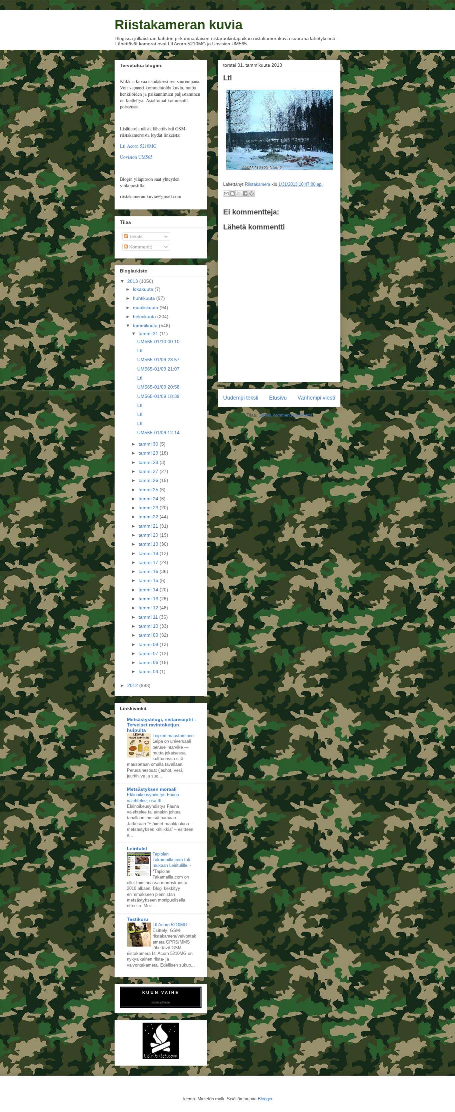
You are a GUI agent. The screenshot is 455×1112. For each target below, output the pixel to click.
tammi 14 (149, 589)
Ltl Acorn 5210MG (138, 146)
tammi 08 (149, 644)
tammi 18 (149, 553)
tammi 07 (149, 653)
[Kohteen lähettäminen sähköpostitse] (226, 193)
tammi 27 (149, 471)
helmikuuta (145, 316)
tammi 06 (149, 662)
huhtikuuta (144, 298)
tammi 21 (149, 526)
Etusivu (278, 398)
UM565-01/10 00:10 (158, 341)
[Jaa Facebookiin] (245, 193)
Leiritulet (137, 848)
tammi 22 (149, 516)
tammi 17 (149, 562)
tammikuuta (146, 325)
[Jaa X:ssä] (238, 193)
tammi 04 (149, 671)
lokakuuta (144, 289)
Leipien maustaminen (174, 735)
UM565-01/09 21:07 (158, 369)
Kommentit (140, 246)
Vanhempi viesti (316, 398)
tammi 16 (149, 571)
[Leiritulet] (161, 1057)
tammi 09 (149, 635)
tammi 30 (149, 444)
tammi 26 (149, 480)
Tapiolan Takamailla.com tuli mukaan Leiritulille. (171, 860)
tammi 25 (149, 489)
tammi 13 (149, 598)
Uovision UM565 (136, 157)
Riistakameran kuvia (178, 24)
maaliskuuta (146, 307)
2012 (133, 685)
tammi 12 (149, 607)
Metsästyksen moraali (152, 789)
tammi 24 (149, 498)
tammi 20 (149, 535)
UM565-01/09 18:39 (158, 396)
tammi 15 (149, 580)
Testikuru (137, 919)
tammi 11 (149, 617)
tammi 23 (149, 507)
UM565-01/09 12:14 (158, 432)
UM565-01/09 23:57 (158, 359)
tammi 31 (149, 333)
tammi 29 (149, 453)
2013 (133, 281)
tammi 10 (149, 626)
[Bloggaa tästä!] (232, 193)
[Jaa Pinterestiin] (251, 193)
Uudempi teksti (240, 398)
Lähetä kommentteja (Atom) (285, 415)
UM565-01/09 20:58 (158, 387)
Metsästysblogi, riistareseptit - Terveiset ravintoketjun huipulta (161, 725)
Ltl (139, 350)
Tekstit (135, 236)
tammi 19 (149, 544)
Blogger (265, 1098)
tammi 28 (149, 462)
